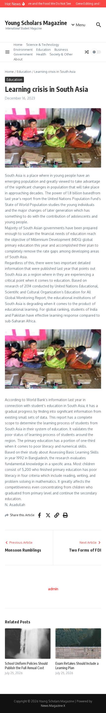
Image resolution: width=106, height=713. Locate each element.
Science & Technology (42, 45)
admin (53, 588)
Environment (23, 49)
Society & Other (61, 54)
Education (43, 49)
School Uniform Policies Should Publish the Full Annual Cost (26, 665)
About (18, 59)
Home (18, 45)
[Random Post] (87, 52)
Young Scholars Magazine (36, 22)
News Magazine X (53, 706)
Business (61, 49)
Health (41, 54)
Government (23, 54)
